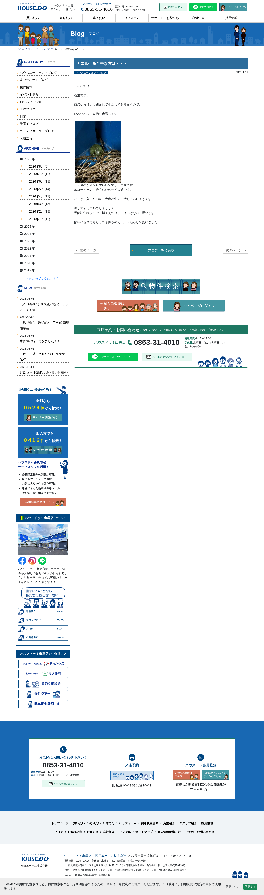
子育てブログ (29, 123)
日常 (23, 116)
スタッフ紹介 (188, 823)
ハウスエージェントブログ (38, 72)
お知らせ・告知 (31, 101)
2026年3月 (36, 204)
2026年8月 (36, 166)
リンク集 (125, 831)
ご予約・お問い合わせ (199, 831)
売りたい (66, 18)
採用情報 (231, 18)
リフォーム (132, 18)
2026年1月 (36, 219)
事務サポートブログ (34, 79)
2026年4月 (36, 196)
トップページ (60, 823)
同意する (250, 886)
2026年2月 (36, 211)
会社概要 (109, 831)
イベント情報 (29, 94)
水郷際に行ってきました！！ (40, 341)
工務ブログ (27, 109)
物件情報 (26, 87)
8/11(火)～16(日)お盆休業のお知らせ (45, 372)
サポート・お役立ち (165, 18)
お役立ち (26, 138)
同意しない (232, 886)
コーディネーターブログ (37, 131)
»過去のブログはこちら (43, 278)
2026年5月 (36, 189)
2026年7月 (36, 174)
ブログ (58, 831)
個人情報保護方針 (169, 831)
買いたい (32, 18)
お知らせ (92, 831)
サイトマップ (144, 831)
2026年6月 (36, 181)
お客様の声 (75, 831)
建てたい (99, 18)
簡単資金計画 (149, 823)
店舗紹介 (198, 18)
